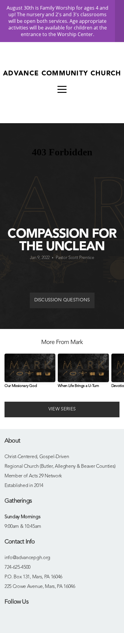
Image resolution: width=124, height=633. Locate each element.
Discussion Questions (62, 300)
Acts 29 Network (45, 476)
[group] (30, 373)
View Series (62, 409)
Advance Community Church (62, 73)
